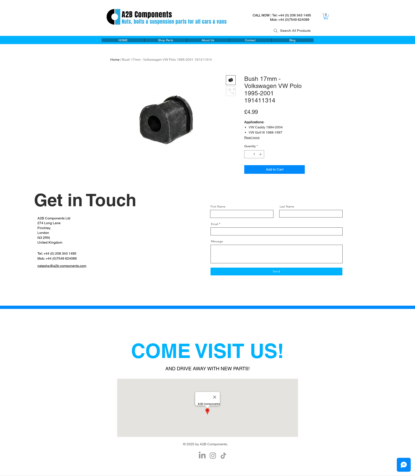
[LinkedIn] (202, 455)
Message (217, 241)
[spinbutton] (254, 154)
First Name (218, 206)
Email (214, 223)
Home (115, 60)
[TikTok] (223, 455)
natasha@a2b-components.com (61, 266)
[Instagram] (213, 455)
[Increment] (260, 154)
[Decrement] (247, 154)
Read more (252, 137)
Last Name (287, 206)
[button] (326, 16)
